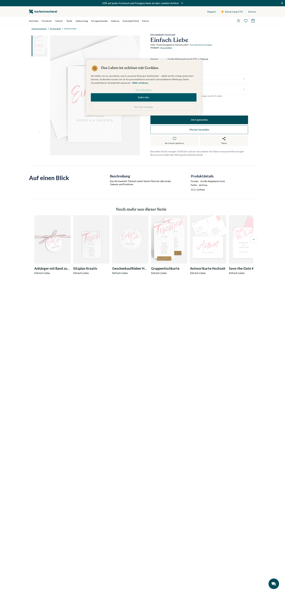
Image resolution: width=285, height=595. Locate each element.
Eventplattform (131, 20)
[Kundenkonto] (238, 21)
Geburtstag (82, 20)
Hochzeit (33, 20)
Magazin (211, 11)
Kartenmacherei (39, 28)
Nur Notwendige (143, 106)
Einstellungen (143, 89)
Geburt (59, 20)
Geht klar (143, 97)
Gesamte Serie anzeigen (201, 45)
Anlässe (115, 20)
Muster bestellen (199, 129)
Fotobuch (47, 20)
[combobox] (208, 79)
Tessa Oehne (166, 48)
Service (252, 11)
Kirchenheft (55, 28)
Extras (145, 20)
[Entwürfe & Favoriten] (246, 21)
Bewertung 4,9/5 (234, 11)
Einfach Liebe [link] (70, 28)
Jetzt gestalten (199, 119)
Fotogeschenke (99, 20)
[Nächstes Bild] (40, 132)
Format (154, 59)
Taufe (69, 20)
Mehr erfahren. (140, 82)
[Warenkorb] (253, 21)
